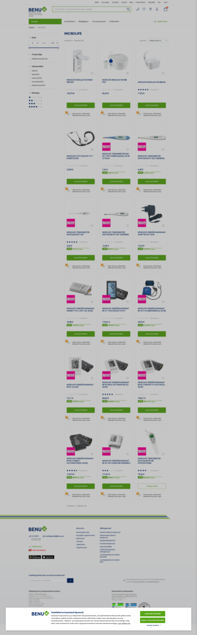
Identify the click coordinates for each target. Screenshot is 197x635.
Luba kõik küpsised (153, 614)
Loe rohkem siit (124, 623)
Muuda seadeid (153, 625)
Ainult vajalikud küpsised (152, 620)
